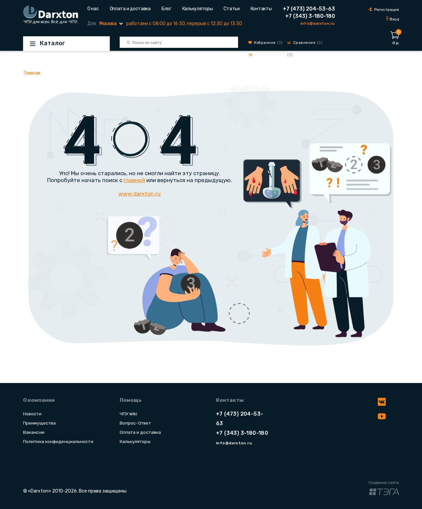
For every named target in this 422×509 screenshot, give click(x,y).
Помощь (130, 400)
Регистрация (386, 9)
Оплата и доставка (130, 9)
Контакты (261, 9)
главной (134, 180)
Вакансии (34, 432)
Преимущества (39, 423)
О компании (39, 400)
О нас (93, 9)
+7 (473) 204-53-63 (309, 9)
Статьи (231, 9)
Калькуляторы (197, 9)
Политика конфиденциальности (58, 441)
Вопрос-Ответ (135, 423)
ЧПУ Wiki (128, 413)
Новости (32, 413)
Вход (394, 19)
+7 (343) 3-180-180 (310, 16)
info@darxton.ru (317, 23)
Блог (166, 9)
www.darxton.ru (139, 193)
